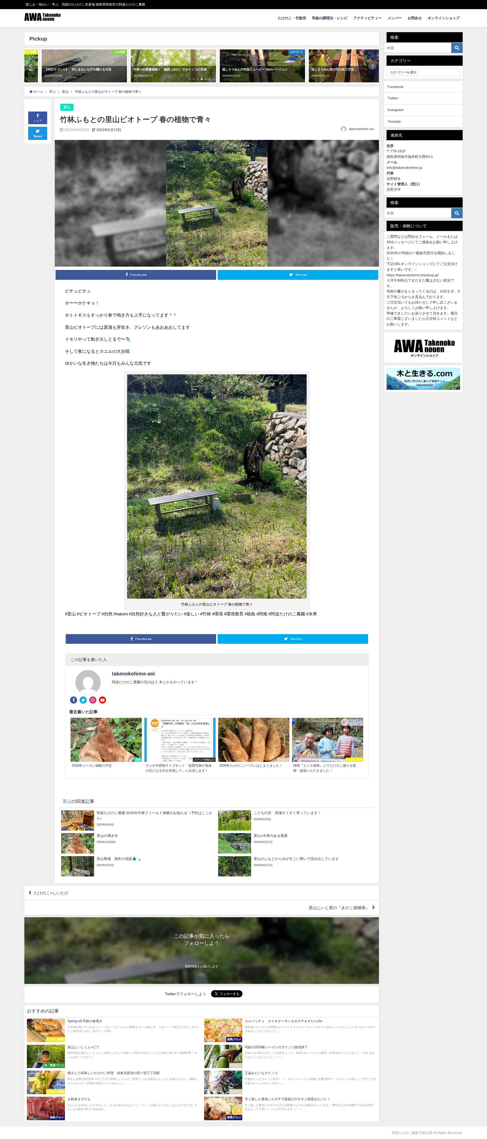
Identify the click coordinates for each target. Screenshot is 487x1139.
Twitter (393, 98)
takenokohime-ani (361, 129)
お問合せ (415, 18)
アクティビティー (367, 18)
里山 (67, 107)
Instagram (396, 110)
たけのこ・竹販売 (292, 18)
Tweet (37, 136)
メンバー (395, 18)
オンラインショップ (444, 18)
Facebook (396, 86)
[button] (31, 66)
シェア (37, 120)
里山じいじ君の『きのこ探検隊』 (339, 908)
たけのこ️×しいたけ (51, 893)
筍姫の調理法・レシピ (329, 18)
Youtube (394, 121)
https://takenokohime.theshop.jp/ (413, 275)
